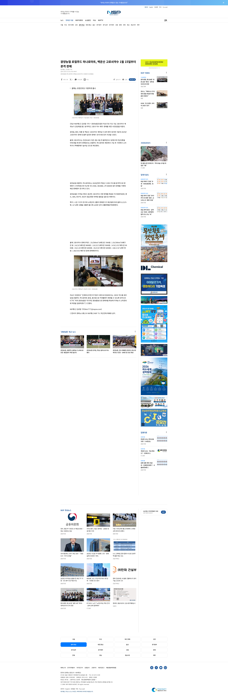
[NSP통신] (114, 13)
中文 (160, 7)
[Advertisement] (176, 79)
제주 (154, 655)
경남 (100, 655)
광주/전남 (73, 644)
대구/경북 (127, 639)
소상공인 (88, 20)
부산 (100, 639)
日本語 (156, 7)
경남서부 (127, 655)
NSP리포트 (79, 20)
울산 (127, 644)
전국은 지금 (69, 20)
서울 (73, 639)
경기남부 (73, 650)
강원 (127, 650)
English (151, 7)
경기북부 (100, 650)
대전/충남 (100, 644)
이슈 (94, 20)
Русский (165, 7)
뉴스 (62, 20)
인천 (154, 639)
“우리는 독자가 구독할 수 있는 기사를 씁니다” (114, 3)
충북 (154, 650)
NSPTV (100, 20)
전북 (73, 655)
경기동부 (154, 644)
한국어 (146, 7)
